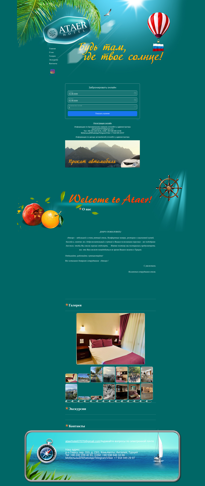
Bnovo (138, 119)
